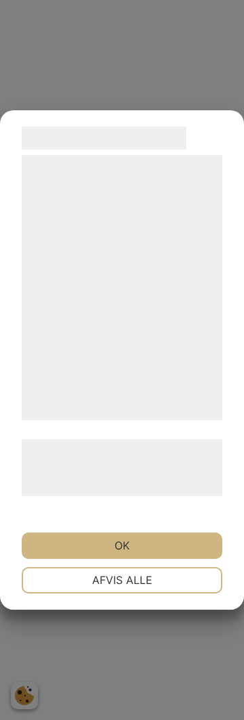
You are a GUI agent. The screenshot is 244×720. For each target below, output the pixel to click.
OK (122, 545)
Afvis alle (122, 580)
